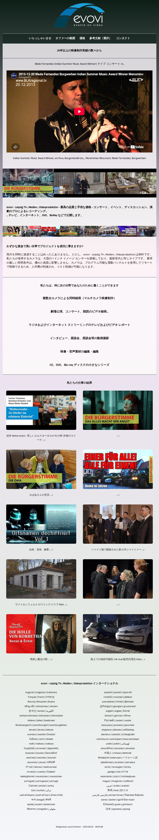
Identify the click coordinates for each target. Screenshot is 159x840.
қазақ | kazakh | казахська (41, 805)
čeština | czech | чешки (41, 739)
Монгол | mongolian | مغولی (41, 809)
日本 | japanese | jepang (118, 809)
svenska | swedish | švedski (41, 735)
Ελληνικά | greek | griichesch (117, 805)
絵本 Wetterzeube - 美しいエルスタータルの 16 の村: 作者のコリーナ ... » (41, 438)
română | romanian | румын (118, 697)
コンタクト (123, 38)
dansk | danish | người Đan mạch (117, 800)
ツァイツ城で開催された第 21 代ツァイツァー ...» (117, 550)
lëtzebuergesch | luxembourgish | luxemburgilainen (41, 725)
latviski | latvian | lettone (41, 730)
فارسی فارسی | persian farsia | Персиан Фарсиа (117, 795)
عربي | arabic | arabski (118, 786)
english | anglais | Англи (118, 711)
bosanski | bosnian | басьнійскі (41, 753)
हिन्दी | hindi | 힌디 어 (118, 791)
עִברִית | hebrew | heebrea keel (41, 767)
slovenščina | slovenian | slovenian (118, 749)
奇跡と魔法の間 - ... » (41, 660)
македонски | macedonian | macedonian (41, 777)
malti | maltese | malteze (41, 744)
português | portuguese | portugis (41, 781)
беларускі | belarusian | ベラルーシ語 (118, 758)
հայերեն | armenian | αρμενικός (41, 749)
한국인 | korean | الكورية (41, 711)
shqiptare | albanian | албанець (118, 730)
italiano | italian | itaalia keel (41, 721)
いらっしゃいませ (40, 38)
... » (117, 436)
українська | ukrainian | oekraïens (118, 763)
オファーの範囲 (65, 38)
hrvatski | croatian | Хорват (41, 772)
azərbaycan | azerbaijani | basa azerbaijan (118, 739)
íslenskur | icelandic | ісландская (117, 735)
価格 (82, 38)
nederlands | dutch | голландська (117, 777)
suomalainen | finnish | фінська (118, 702)
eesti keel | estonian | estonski (41, 758)
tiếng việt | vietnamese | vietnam (41, 707)
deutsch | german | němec (118, 716)
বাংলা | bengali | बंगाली (41, 800)
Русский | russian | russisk (117, 721)
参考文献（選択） (100, 38)
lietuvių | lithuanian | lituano (41, 702)
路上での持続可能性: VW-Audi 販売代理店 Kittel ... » (118, 660)
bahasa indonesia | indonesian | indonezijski (41, 716)
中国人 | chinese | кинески (117, 753)
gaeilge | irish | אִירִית (118, 772)
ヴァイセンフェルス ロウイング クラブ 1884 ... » (41, 605)
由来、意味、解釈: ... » (41, 550)
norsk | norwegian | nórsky (117, 767)
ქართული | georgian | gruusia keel (118, 707)
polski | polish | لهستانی (117, 744)
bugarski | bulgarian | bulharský (41, 693)
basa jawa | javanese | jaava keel (117, 725)
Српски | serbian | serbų (41, 786)
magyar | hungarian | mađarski (117, 781)
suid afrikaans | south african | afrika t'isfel (41, 795)
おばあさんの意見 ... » (41, 495)
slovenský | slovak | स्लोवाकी (41, 763)
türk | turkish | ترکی (41, 791)
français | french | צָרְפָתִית (41, 697)
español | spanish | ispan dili (118, 693)
